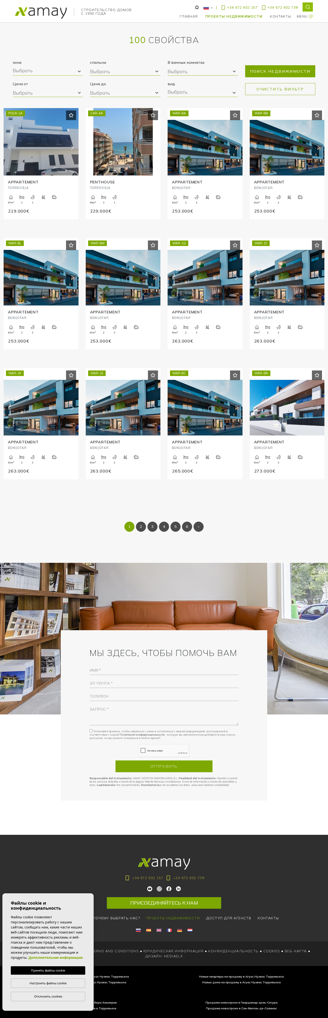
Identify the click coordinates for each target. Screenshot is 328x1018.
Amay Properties (41, 13)
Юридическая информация (173, 951)
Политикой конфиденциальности (142, 734)
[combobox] (48, 71)
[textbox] (47, 71)
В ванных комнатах (186, 62)
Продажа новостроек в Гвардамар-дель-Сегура (242, 1002)
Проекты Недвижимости (233, 16)
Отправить (164, 766)
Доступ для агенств (228, 918)
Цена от (20, 83)
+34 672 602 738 (282, 7)
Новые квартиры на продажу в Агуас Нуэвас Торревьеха (241, 976)
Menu (303, 16)
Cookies (271, 951)
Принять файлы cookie (48, 970)
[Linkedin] (178, 888)
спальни (98, 62)
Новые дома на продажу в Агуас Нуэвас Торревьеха (241, 982)
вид (171, 83)
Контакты (268, 918)
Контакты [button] (280, 16)
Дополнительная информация (56, 957)
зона (17, 62)
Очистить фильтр (280, 89)
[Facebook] (169, 888)
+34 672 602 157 (242, 7)
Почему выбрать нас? (116, 918)
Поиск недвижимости (280, 71)
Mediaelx (173, 956)
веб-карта (296, 951)
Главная (189, 16)
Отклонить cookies (48, 996)
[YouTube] (150, 888)
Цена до (98, 83)
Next (73, 148)
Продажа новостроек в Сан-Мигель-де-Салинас (241, 1008)
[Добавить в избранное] (71, 115)
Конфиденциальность (233, 951)
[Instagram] (159, 888)
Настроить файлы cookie (48, 983)
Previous (10, 148)
